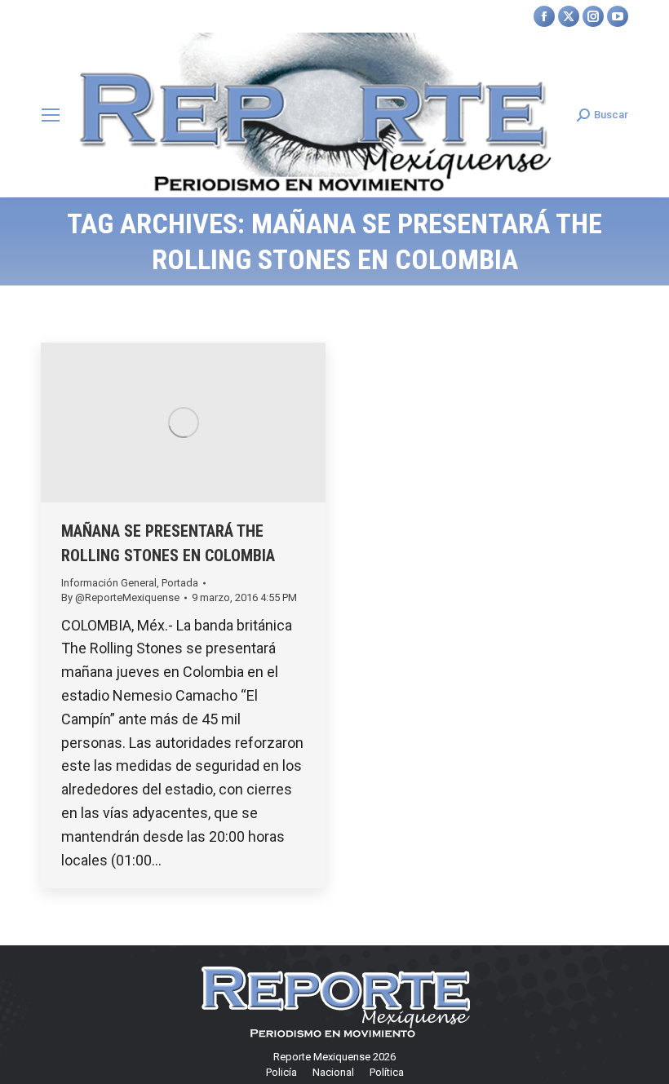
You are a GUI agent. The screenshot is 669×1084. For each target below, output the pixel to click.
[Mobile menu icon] (50, 115)
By (120, 597)
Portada (180, 583)
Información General (109, 583)
